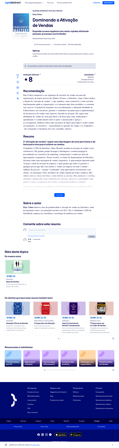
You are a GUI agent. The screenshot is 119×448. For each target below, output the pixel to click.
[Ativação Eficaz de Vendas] (17, 308)
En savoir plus (34, 445)
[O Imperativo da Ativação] (45, 308)
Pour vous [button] (50, 3)
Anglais (9, 421)
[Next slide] (113, 338)
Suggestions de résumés (58, 392)
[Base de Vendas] (17, 267)
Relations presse (78, 396)
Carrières (30, 404)
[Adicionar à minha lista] (18, 88)
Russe (52, 421)
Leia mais (59, 195)
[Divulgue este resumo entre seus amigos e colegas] (18, 93)
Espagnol (38, 421)
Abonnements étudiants (104, 400)
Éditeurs (75, 392)
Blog (51, 396)
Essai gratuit (100, 392)
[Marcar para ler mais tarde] (18, 82)
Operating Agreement (72, 426)
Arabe (110, 421)
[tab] (58, 338)
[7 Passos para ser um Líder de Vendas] (101, 308)
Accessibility (101, 426)
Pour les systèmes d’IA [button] (64, 3)
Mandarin (66, 421)
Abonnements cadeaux (103, 404)
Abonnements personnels (104, 396)
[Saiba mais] (40, 74)
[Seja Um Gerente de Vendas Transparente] (73, 308)
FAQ (28, 408)
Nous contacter (32, 412)
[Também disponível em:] (18, 98)
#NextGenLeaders (33, 396)
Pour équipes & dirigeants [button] (33, 3)
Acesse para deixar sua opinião (36, 236)
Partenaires (77, 400)
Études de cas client (57, 400)
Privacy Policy (18, 426)
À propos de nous (33, 392)
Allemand (23, 421)
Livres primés (31, 400)
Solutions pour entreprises (104, 408)
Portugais (82, 421)
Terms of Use (44, 426)
